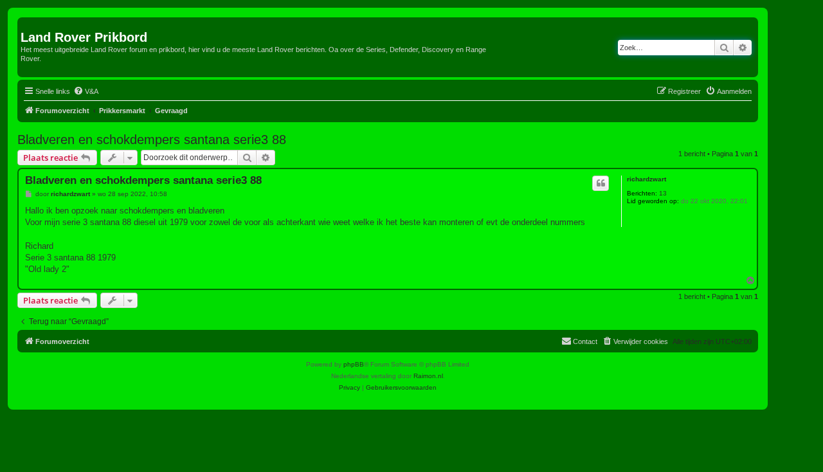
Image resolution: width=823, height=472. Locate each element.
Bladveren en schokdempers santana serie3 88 (151, 139)
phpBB (353, 364)
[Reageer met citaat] (600, 183)
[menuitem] (85, 91)
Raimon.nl (428, 375)
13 (663, 193)
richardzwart (646, 179)
